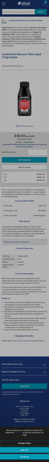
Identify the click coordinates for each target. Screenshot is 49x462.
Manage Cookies (24, 443)
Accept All (24, 457)
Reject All (24, 450)
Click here (19, 432)
